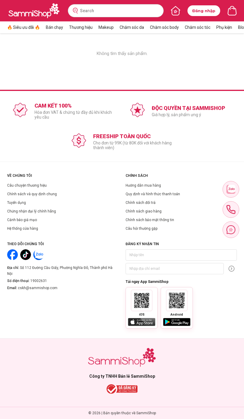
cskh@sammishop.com (37, 288)
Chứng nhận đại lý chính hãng (31, 211)
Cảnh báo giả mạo (22, 220)
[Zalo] (38, 254)
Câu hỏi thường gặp (141, 228)
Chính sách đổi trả (141, 203)
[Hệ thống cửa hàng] (175, 10)
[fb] (231, 229)
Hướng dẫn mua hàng (143, 185)
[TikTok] (25, 254)
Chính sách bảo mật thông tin (150, 220)
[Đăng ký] (231, 268)
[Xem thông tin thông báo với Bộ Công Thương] (122, 389)
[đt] (231, 209)
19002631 (38, 281)
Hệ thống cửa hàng (22, 228)
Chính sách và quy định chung (32, 194)
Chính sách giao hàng (144, 211)
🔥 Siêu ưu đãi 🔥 (23, 27)
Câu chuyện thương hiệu (27, 185)
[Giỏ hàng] (232, 10)
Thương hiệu (81, 27)
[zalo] (231, 189)
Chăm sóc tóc (197, 27)
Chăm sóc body (164, 27)
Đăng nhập (203, 10)
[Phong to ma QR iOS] (141, 300)
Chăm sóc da (132, 27)
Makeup (106, 27)
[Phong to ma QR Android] (176, 300)
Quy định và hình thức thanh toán (153, 194)
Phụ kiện (224, 27)
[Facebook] (12, 254)
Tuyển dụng (16, 203)
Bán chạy (54, 27)
